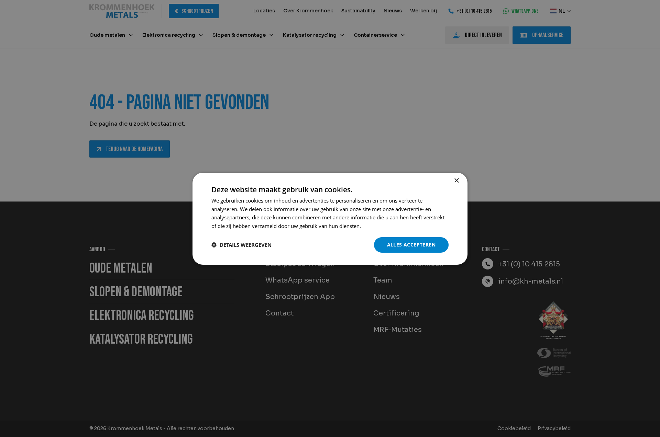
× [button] (456, 180)
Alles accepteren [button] (411, 244)
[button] (241, 245)
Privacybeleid (378, 225)
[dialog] (330, 218)
